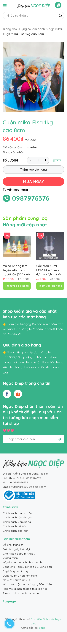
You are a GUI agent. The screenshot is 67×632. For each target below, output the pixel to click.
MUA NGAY (33, 181)
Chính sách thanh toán (17, 513)
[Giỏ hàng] (58, 5)
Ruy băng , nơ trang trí (17, 571)
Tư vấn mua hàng (15, 189)
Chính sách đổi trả (14, 526)
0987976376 (31, 198)
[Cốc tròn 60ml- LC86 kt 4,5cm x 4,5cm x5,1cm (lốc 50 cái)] (50, 246)
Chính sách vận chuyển (17, 517)
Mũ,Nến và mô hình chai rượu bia (23, 562)
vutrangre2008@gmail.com (28, 486)
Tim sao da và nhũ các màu (21, 593)
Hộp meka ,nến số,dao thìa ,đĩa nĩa (25, 588)
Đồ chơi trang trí (13, 544)
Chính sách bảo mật (15, 530)
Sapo (42, 627)
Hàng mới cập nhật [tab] (25, 224)
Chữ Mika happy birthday (19, 553)
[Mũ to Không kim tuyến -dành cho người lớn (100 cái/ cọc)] (17, 246)
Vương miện (10, 558)
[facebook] (7, 394)
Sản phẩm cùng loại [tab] (26, 218)
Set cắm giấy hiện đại (16, 549)
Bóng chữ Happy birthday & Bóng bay (27, 566)
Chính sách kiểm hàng (17, 522)
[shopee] (18, 394)
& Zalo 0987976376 (29, 478)
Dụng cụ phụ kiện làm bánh (20, 575)
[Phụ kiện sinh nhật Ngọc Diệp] (33, 5)
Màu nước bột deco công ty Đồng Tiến (27, 584)
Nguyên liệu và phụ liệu (17, 580)
